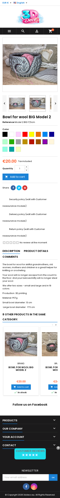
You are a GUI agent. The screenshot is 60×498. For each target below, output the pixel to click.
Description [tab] (11, 251)
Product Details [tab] (36, 251)
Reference (8, 122)
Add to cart (15, 177)
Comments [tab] (10, 257)
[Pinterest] (24, 187)
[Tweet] (19, 187)
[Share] (13, 187)
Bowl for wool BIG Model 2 (21, 369)
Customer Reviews (30, 451)
